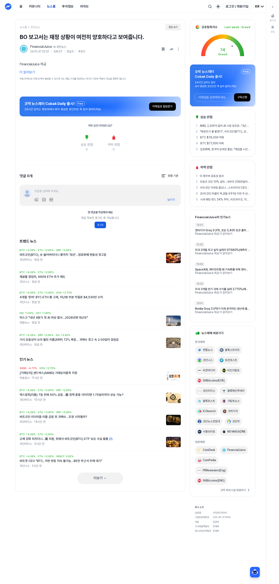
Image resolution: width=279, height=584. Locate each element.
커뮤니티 (34, 6)
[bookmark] (163, 49)
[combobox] (259, 6)
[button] (171, 49)
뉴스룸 (51, 6)
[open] (179, 49)
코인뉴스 (35, 27)
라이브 (84, 6)
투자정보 (68, 6)
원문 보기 (173, 27)
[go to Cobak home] (8, 6)
